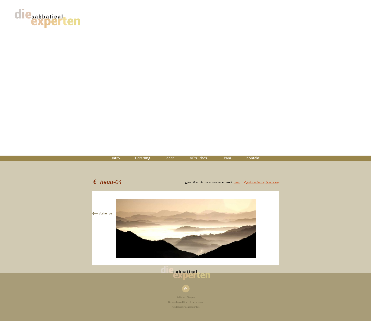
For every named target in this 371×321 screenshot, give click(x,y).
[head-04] (186, 228)
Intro (116, 158)
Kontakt (253, 158)
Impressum (198, 302)
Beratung (142, 158)
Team (226, 158)
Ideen (169, 158)
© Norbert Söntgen (186, 297)
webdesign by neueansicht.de (186, 307)
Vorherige (102, 213)
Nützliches (198, 158)
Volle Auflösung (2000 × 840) (263, 182)
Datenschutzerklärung (178, 302)
